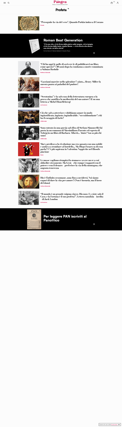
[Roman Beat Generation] (34, 45)
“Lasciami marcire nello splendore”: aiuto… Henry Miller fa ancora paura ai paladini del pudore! (70, 83)
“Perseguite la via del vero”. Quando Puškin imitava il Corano (71, 22)
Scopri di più (114, 424)
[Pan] (34, 219)
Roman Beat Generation (63, 40)
